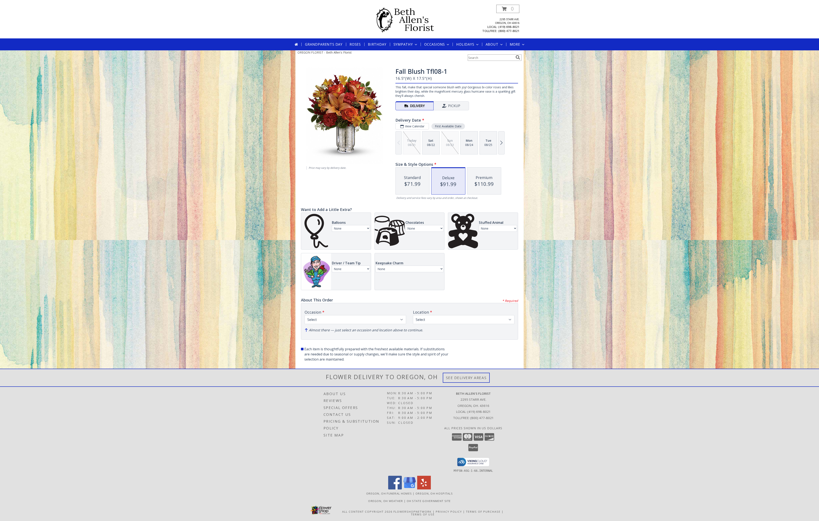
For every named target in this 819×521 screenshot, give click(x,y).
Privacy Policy (449, 512)
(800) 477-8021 (508, 31)
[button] (507, 9)
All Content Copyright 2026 (367, 512)
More (515, 44)
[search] (517, 57)
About (492, 44)
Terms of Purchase (483, 512)
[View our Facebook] (395, 488)
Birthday (377, 44)
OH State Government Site (429, 501)
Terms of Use (423, 514)
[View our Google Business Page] (409, 488)
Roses (355, 44)
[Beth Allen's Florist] (411, 20)
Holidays (465, 44)
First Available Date (448, 126)
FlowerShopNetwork (413, 512)
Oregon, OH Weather (385, 501)
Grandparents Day (324, 44)
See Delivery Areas (466, 377)
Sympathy (403, 44)
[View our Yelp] (424, 488)
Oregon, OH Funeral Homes (389, 493)
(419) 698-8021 (508, 27)
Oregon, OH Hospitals (434, 493)
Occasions (434, 44)
